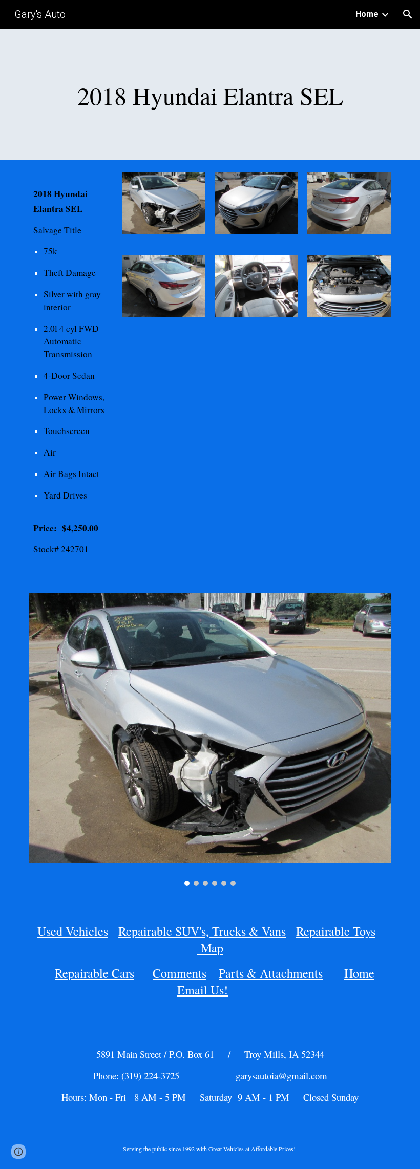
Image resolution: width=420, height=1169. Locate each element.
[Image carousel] (210, 739)
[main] (210, 94)
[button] (407, 14)
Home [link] (367, 14)
